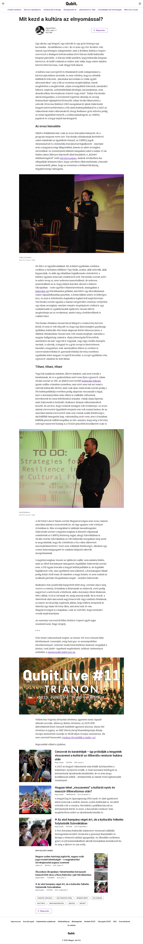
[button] (44, 898)
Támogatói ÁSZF (104, 922)
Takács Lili (38, 865)
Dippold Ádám (51, 28)
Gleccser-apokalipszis (32, 10)
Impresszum (16, 922)
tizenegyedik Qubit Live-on (61, 652)
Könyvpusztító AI (70, 10)
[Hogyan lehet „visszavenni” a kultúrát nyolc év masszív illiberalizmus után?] (35, 800)
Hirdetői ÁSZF (89, 922)
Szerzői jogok (28, 922)
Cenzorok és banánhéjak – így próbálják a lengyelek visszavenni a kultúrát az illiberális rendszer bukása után (88, 755)
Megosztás (100, 30)
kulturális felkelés (91, 380)
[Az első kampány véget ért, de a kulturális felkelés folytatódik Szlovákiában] (35, 832)
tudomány (51, 878)
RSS (115, 922)
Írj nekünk (72, 925)
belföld (48, 865)
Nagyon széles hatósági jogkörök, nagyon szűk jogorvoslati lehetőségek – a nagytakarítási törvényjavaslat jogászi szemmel (59, 859)
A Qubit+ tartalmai (14, 10)
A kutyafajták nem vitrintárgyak (110, 10)
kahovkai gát (42, 291)
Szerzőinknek (124, 922)
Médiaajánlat (77, 922)
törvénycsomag (68, 158)
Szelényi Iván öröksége (52, 10)
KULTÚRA (49, 33)
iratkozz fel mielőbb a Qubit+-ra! (79, 737)
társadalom (70, 794)
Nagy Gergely (59, 762)
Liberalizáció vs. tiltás (87, 10)
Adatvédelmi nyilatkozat (45, 922)
